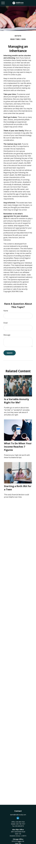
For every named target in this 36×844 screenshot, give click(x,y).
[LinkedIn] (17, 818)
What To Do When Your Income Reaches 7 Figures (18, 446)
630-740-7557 (20, 824)
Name (6, 311)
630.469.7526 (20, 822)
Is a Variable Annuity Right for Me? (16, 400)
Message (7, 335)
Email (6, 323)
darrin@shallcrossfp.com (18, 815)
